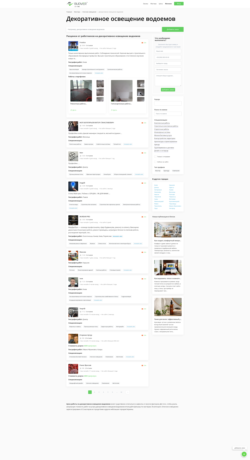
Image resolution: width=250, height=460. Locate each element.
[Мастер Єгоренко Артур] (73, 338)
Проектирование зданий (85, 270)
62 (121, 392)
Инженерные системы (162, 132)
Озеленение (109, 357)
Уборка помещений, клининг (123, 174)
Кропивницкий (174, 201)
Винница (172, 192)
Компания (176, 171)
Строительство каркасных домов (110, 204)
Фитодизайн (120, 326)
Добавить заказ (173, 29)
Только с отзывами (163, 157)
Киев (156, 185)
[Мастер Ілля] (73, 282)
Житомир (172, 199)
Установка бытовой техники (78, 357)
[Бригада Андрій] (73, 186)
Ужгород (172, 208)
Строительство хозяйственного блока (106, 296)
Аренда (157, 144)
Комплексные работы (162, 123)
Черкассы (172, 197)
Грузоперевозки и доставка (164, 148)
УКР (76, 6)
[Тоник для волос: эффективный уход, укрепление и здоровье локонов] (168, 307)
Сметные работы (101, 270)
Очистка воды (73, 204)
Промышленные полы (76, 174)
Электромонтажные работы (131, 204)
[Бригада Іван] (73, 156)
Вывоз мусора (88, 144)
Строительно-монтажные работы (166, 126)
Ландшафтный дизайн (76, 383)
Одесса (171, 187)
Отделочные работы (161, 129)
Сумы (156, 199)
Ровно (156, 204)
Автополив (119, 357)
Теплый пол (117, 144)
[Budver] (77, 3)
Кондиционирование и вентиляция (80, 300)
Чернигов (157, 197)
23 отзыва (88, 338)
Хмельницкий (158, 201)
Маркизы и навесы (75, 326)
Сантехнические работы (114, 69)
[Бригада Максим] (73, 255)
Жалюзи (92, 243)
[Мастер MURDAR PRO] (73, 220)
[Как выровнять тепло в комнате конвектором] (168, 267)
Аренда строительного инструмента (93, 69)
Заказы (145, 4)
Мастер (157, 171)
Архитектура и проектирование (165, 141)
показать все (99, 73)
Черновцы (172, 204)
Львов (171, 190)
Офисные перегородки (93, 174)
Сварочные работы (107, 326)
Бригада (166, 171)
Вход (179, 4)
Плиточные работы (75, 144)
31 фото (114, 110)
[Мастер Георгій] (73, 312)
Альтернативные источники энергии (80, 73)
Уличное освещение (96, 357)
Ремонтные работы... (78, 104)
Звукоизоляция (74, 69)
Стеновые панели (115, 270)
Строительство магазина (88, 204)
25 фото (73, 110)
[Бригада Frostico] (73, 46)
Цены (161, 4)
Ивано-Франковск (175, 206)
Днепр (156, 187)
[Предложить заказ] (145, 42)
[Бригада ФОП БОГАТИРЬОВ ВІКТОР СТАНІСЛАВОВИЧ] (73, 126)
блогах (172, 217)
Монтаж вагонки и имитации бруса (120, 243)
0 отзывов (89, 45)
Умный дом (107, 174)
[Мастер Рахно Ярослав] (73, 369)
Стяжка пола (102, 243)
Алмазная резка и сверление (78, 243)
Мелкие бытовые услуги (163, 135)
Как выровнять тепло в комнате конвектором (172, 278)
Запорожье (158, 190)
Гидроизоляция (126, 296)
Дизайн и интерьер (161, 151)
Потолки (72, 270)
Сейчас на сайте (162, 162)
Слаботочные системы (103, 144)
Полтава (172, 194)
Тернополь (158, 206)
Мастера (153, 4)
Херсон (156, 194)
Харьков (172, 185)
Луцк (156, 208)
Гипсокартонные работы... (121, 104)
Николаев (157, 192)
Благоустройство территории (164, 138)
